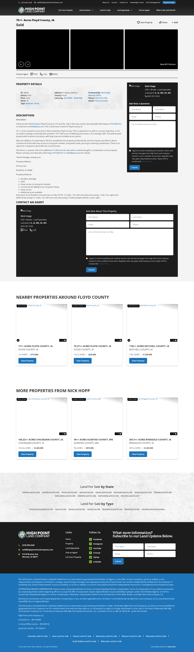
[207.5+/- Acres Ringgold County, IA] (152, 417)
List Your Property (65, 10)
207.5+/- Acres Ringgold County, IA (150, 439)
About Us (106, 2)
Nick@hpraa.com (73, 153)
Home (68, 539)
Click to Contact (101, 101)
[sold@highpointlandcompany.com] (35, 2)
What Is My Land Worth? (166, 10)
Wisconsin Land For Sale (130, 496)
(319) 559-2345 (26, 2)
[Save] (65, 306)
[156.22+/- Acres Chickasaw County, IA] (41, 417)
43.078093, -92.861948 (73, 98)
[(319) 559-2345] (19, 2)
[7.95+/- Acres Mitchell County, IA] (152, 323)
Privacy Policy (147, 161)
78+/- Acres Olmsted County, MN (93, 439)
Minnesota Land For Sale (123, 492)
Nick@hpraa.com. (36, 126)
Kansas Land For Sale (104, 492)
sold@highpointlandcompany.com (50, 2)
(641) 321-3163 (101, 98)
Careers (114, 2)
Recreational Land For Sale (112, 509)
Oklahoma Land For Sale (87, 496)
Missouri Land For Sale (143, 492)
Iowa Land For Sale (86, 492)
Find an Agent (144, 10)
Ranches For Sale (93, 509)
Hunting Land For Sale (76, 509)
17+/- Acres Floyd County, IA (35, 346)
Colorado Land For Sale (50, 492)
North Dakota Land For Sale (65, 496)
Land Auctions (84, 10)
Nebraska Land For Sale (163, 492)
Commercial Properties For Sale (41, 509)
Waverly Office (94, 95)
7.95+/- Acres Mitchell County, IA (149, 346)
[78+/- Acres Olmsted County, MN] (97, 417)
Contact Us (124, 2)
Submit (134, 167)
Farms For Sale (60, 509)
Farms (36, 103)
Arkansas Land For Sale (31, 492)
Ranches (29, 103)
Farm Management (153, 2)
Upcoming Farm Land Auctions (153, 509)
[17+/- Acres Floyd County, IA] (41, 323)
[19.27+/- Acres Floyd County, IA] (97, 323)
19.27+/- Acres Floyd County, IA (92, 346)
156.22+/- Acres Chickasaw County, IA (40, 439)
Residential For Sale (132, 509)
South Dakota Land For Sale (108, 496)
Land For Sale (105, 10)
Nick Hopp (105, 92)
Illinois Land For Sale (69, 492)
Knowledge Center (137, 2)
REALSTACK (172, 647)
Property (69, 543)
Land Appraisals (123, 10)
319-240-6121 (115, 124)
